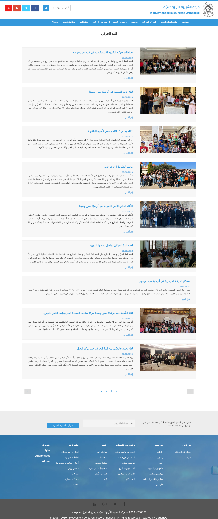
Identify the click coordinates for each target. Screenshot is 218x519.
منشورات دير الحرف (97, 468)
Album (55, 22)
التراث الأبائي (100, 473)
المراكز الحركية (149, 22)
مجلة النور (102, 457)
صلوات (104, 22)
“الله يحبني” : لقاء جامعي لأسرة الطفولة (110, 131)
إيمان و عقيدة (156, 457)
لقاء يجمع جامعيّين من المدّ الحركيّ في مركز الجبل (105, 348)
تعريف (188, 457)
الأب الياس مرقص (126, 473)
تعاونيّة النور (101, 452)
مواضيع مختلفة (156, 473)
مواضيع (134, 22)
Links (76, 484)
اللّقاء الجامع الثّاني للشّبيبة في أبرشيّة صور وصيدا (106, 206)
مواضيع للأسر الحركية (153, 479)
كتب (94, 22)
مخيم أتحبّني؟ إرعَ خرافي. (118, 166)
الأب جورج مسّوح (127, 468)
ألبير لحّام (130, 479)
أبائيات (160, 452)
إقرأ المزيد (128, 78)
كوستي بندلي (128, 463)
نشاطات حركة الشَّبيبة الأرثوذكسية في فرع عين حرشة (103, 52)
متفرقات (84, 22)
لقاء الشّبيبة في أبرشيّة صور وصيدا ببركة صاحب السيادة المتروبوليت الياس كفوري (88, 312)
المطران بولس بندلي (125, 452)
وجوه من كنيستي (119, 22)
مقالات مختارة (72, 479)
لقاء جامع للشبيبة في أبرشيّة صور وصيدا (111, 91)
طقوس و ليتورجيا (155, 468)
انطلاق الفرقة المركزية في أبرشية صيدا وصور (165, 281)
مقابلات (75, 473)
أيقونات (46, 444)
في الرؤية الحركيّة (183, 452)
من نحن (185, 22)
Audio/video (69, 22)
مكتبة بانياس (101, 463)
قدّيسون (159, 484)
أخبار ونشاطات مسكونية (67, 463)
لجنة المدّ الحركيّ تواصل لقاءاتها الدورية (111, 245)
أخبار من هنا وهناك (70, 452)
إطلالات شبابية (72, 457)
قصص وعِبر (73, 468)
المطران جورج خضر (125, 457)
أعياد (161, 463)
